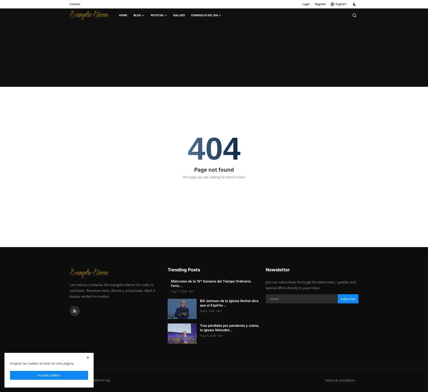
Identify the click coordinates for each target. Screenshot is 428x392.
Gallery (179, 15)
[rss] (75, 311)
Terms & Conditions (340, 380)
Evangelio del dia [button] (204, 15)
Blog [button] (137, 15)
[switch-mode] (355, 4)
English (339, 4)
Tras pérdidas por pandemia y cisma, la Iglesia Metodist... (229, 327)
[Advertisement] (214, 55)
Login (306, 4)
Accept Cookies (49, 375)
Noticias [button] (157, 15)
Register (320, 4)
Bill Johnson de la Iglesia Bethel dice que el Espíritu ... (229, 303)
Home (123, 15)
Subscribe (348, 299)
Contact (75, 4)
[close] (87, 357)
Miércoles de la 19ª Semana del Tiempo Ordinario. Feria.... (211, 283)
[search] (354, 15)
